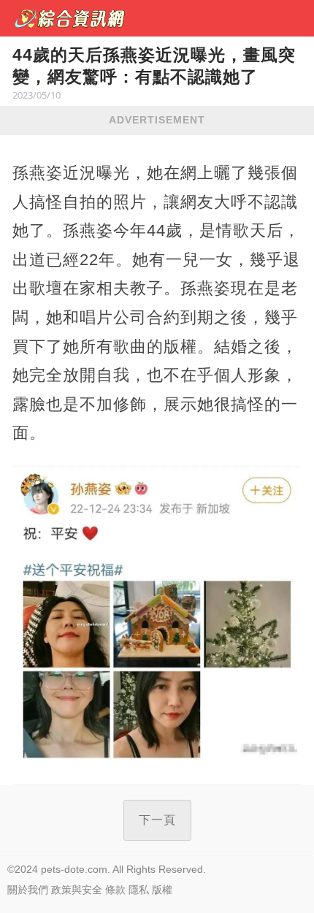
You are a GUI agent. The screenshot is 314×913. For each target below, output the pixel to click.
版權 (162, 889)
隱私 (139, 889)
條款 (115, 889)
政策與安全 (76, 889)
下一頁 (157, 820)
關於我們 (27, 889)
